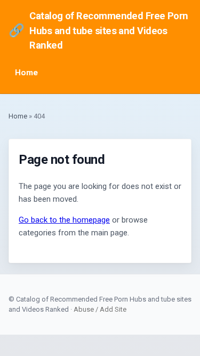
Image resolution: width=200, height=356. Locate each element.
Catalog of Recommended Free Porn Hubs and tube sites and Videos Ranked (98, 30)
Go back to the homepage (64, 220)
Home (26, 72)
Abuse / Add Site (100, 309)
